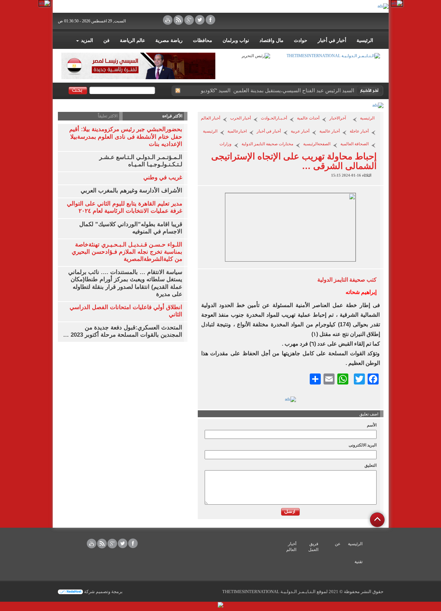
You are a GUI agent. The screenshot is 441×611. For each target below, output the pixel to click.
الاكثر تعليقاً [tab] (107, 116)
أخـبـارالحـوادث (274, 118)
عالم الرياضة (132, 40)
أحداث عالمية (308, 118)
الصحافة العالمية (354, 143)
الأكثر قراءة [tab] (172, 116)
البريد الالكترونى (363, 445)
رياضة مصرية (169, 40)
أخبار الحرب (240, 118)
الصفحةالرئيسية (316, 143)
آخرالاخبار (337, 118)
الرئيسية (365, 40)
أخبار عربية (300, 131)
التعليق (371, 465)
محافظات (202, 40)
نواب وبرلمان (236, 40)
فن (106, 40)
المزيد (86, 40)
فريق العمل (313, 546)
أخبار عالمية (329, 131)
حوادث (300, 40)
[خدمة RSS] (177, 90)
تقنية (358, 561)
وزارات (225, 143)
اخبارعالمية (237, 131)
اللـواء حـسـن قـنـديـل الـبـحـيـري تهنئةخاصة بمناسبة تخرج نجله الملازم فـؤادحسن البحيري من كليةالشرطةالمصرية (127, 251)
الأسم (372, 425)
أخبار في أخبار (332, 40)
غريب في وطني (162, 177)
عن (337, 543)
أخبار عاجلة (359, 131)
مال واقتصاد (271, 40)
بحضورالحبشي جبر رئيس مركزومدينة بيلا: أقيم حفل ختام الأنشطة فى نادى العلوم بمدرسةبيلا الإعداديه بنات (125, 136)
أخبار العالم (210, 118)
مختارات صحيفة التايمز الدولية (267, 143)
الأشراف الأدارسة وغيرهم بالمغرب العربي (131, 190)
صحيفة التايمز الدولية (341, 280)
